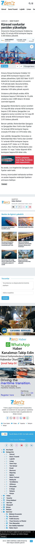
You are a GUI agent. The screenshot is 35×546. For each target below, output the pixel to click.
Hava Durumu (14, 516)
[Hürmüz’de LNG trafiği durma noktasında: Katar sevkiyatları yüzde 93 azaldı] (9, 254)
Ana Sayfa (9, 450)
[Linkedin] (26, 207)
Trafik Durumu (14, 519)
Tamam (3, 536)
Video (15, 423)
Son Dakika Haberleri (16, 526)
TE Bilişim (22, 440)
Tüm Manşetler (14, 523)
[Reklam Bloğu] (17, 320)
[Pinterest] (14, 417)
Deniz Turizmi (14, 477)
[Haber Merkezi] (6, 202)
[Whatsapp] (27, 417)
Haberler (4, 21)
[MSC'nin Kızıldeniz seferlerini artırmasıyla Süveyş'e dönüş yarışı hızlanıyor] (26, 236)
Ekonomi (12, 470)
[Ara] (30, 3)
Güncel (3, 9)
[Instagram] (23, 207)
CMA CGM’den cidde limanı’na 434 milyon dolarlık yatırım (17, 542)
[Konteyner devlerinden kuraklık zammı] (9, 221)
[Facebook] (16, 207)
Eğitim (11, 475)
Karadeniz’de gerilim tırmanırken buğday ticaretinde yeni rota (7, 243)
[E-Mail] (13, 207)
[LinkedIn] (20, 417)
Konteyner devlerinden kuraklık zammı (8, 227)
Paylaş (5, 66)
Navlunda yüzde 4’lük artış (25, 227)
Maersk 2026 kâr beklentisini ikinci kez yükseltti (24, 261)
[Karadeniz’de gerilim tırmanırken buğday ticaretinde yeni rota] (9, 236)
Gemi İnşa (13, 463)
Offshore (12, 484)
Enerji (11, 468)
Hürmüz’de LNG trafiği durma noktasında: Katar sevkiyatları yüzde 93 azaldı (9, 262)
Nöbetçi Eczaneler (15, 514)
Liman (29, 9)
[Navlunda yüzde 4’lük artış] (26, 221)
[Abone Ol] (29, 66)
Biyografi (9, 505)
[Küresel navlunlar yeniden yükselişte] (17, 53)
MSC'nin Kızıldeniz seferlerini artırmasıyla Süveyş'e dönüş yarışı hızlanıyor (24, 244)
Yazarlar (22, 423)
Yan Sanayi (13, 466)
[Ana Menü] (32, 3)
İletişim (30, 423)
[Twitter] (19, 207)
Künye (5, 425)
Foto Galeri (6, 423)
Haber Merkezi (16, 201)
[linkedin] (31, 445)
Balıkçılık (12, 480)
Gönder (5, 298)
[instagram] (16, 445)
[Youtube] (29, 207)
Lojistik (22, 9)
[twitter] (11, 445)
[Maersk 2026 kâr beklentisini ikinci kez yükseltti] (26, 254)
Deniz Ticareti (13, 9)
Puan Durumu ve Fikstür (17, 521)
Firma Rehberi (11, 500)
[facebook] (6, 445)
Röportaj (12, 473)
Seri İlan (9, 503)
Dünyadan (13, 486)
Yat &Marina (13, 482)
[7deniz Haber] (8, 3)
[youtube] (21, 445)
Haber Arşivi (13, 528)
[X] (10, 417)
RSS (5, 434)
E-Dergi (12, 489)
